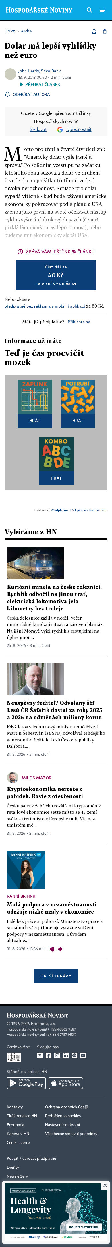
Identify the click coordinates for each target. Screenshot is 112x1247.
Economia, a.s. (43, 1024)
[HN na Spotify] (74, 1055)
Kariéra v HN (18, 1134)
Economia (15, 1125)
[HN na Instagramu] (57, 1055)
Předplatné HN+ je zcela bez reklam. (79, 510)
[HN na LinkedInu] (66, 1055)
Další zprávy (55, 975)
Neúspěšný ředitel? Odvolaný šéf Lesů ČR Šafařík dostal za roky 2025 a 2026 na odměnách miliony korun (54, 710)
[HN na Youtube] (83, 1055)
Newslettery (17, 1176)
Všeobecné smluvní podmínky (71, 1134)
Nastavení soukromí (62, 1125)
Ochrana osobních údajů (66, 1107)
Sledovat (38, 130)
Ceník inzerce (18, 1143)
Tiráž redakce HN (22, 1116)
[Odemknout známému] (104, 31)
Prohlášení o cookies (63, 1116)
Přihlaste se (79, 321)
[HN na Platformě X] (40, 1055)
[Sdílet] (94, 31)
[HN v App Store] (66, 1083)
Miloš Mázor (36, 777)
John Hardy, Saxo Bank (39, 70)
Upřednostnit (79, 130)
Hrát (34, 420)
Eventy (13, 1167)
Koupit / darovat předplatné (31, 1159)
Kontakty (15, 1107)
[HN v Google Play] (26, 1083)
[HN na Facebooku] (48, 1055)
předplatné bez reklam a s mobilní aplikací (45, 305)
